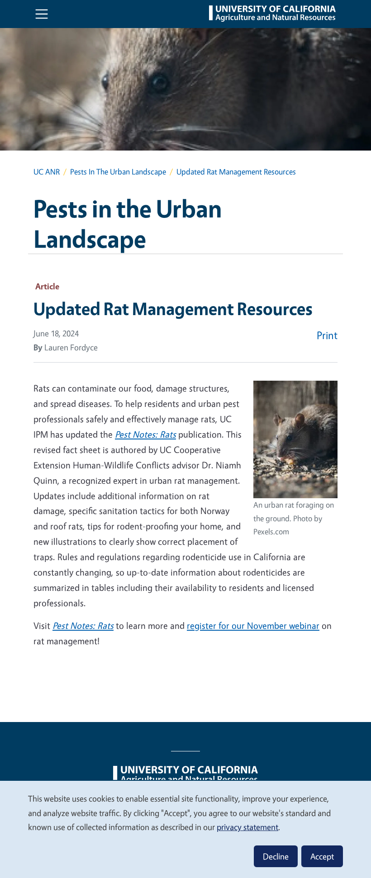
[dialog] (185, 829)
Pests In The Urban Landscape (118, 171)
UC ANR (46, 171)
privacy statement (247, 826)
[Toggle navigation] (41, 14)
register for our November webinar (253, 625)
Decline (276, 856)
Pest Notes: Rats (145, 434)
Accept (322, 856)
